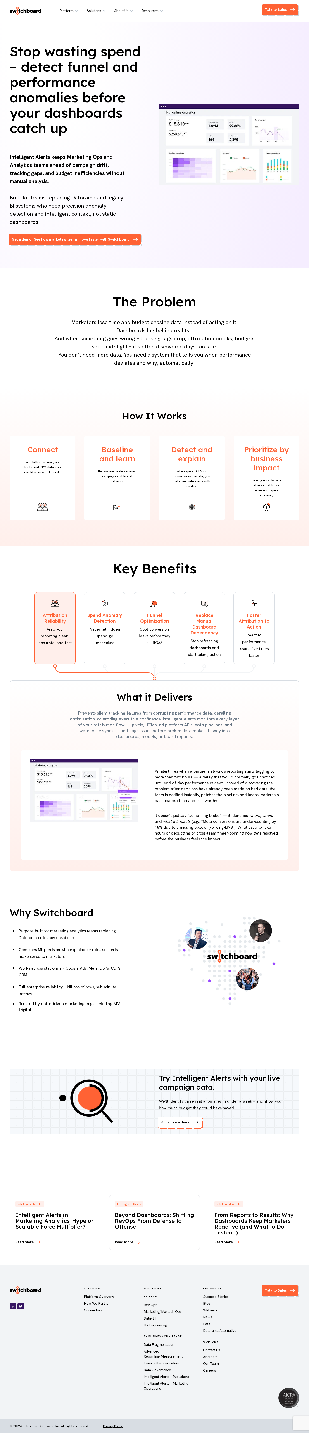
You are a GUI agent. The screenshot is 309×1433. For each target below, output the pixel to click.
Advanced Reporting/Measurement (163, 1354)
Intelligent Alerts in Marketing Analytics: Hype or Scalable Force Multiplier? (54, 1220)
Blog (206, 1303)
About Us (121, 10)
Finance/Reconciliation (161, 1363)
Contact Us (211, 1350)
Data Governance (157, 1370)
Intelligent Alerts (30, 1204)
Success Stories (216, 1296)
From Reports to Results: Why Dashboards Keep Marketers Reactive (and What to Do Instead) (254, 1223)
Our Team (211, 1363)
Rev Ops (150, 1304)
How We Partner (97, 1303)
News (207, 1317)
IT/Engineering (155, 1325)
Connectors (93, 1310)
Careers (209, 1370)
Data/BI (150, 1318)
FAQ (206, 1323)
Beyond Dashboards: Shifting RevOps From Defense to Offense (154, 1220)
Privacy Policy (113, 1426)
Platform (66, 10)
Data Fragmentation (159, 1344)
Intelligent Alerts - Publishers (166, 1376)
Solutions (94, 10)
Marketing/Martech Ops (163, 1311)
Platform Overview (99, 1296)
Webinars (210, 1310)
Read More (24, 1242)
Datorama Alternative (219, 1330)
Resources (150, 10)
